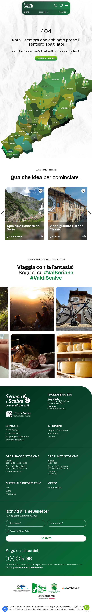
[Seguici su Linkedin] (22, 558)
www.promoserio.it (56, 409)
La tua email (56, 523)
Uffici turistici (53, 433)
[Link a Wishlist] (61, 5)
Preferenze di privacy (58, 609)
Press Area (11, 494)
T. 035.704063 (12, 430)
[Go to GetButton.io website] (86, 611)
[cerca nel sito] (56, 5)
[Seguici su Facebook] (9, 558)
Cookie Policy (42, 609)
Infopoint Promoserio (57, 430)
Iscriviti (46, 538)
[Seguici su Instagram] (15, 558)
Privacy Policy (24, 531)
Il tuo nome (14, 523)
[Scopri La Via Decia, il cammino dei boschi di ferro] (84, 236)
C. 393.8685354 (13, 433)
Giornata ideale (54, 488)
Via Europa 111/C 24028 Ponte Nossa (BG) (58, 402)
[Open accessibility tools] (5, 609)
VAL (7, 488)
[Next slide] (89, 213)
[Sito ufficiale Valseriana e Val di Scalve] (28, 5)
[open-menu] (66, 5)
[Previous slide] (2, 213)
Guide (8, 491)
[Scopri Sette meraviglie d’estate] (41, 236)
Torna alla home (46, 58)
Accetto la (20, 531)
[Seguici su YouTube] (29, 558)
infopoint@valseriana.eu (17, 437)
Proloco (51, 437)
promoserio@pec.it (15, 440)
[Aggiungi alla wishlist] (61, 191)
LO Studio (79, 609)
